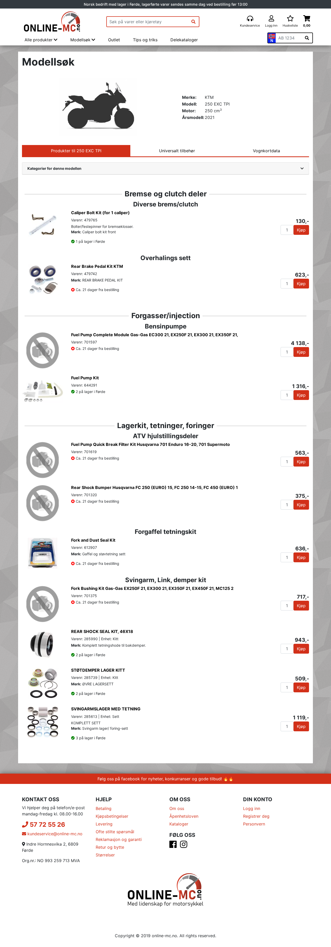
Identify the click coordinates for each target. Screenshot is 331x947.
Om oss (176, 808)
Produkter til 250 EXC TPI (76, 150)
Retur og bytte (110, 847)
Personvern (254, 823)
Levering (104, 823)
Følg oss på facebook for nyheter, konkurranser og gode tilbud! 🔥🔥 (165, 778)
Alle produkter (39, 39)
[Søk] (193, 21)
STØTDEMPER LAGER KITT (98, 670)
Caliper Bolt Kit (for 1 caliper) (100, 212)
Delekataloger (184, 39)
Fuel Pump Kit (85, 377)
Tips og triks (145, 39)
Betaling (103, 808)
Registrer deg (256, 816)
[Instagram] (183, 845)
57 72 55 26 (46, 824)
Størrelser (105, 854)
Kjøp (301, 229)
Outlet (114, 39)
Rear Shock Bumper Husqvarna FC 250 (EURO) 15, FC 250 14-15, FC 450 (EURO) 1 (154, 487)
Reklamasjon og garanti (119, 839)
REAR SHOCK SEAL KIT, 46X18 (102, 631)
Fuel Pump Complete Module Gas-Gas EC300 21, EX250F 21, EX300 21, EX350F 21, (154, 334)
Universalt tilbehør (177, 150)
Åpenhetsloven (183, 816)
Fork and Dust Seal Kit (93, 540)
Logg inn (251, 808)
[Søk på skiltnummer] (307, 38)
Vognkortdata (266, 150)
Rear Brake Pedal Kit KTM (97, 266)
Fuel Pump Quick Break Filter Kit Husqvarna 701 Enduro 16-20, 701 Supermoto (150, 444)
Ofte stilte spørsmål (115, 831)
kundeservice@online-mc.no (54, 833)
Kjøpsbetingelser (112, 816)
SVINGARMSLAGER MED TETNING (105, 708)
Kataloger (178, 823)
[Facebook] (173, 845)
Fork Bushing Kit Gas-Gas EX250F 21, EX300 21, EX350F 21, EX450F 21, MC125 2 (152, 588)
